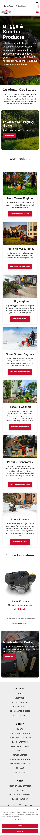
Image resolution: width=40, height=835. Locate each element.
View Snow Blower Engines (20, 372)
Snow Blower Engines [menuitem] (20, 711)
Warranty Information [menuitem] (20, 764)
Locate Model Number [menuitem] (20, 733)
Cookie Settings (20, 820)
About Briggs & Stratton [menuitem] (20, 786)
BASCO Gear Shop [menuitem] (20, 799)
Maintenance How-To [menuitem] (20, 746)
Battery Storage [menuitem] (20, 702)
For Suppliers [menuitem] (20, 772)
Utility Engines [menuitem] (20, 707)
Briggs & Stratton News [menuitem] (20, 795)
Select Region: (9, 6)
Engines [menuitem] (20, 694)
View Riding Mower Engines (20, 266)
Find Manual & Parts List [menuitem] (20, 738)
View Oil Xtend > (20, 609)
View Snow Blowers (20, 542)
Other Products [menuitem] (20, 715)
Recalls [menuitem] (20, 768)
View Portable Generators (20, 484)
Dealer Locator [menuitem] (20, 755)
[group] (20, 589)
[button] (37, 11)
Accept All (20, 831)
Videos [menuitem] (20, 751)
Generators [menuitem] (20, 698)
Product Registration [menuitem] (20, 759)
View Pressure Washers (20, 427)
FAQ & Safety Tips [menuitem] (20, 742)
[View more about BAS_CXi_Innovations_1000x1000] (20, 581)
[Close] (38, 809)
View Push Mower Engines (20, 213)
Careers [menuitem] (20, 790)
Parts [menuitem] (20, 729)
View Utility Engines (20, 319)
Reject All (20, 825)
